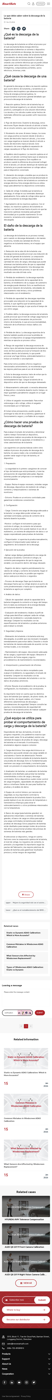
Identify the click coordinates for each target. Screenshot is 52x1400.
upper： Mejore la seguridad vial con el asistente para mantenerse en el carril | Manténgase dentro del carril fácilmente (27, 903)
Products (6, 1354)
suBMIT (40, 1013)
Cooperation (8, 1374)
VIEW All (27, 1283)
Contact (40, 4)
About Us (6, 1364)
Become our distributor (18, 1319)
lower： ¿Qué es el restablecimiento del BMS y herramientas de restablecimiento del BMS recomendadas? (27, 910)
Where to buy (13, 1310)
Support (6, 1359)
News (4, 1369)
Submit (42, 1300)
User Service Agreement (10, 1396)
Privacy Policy (26, 1396)
